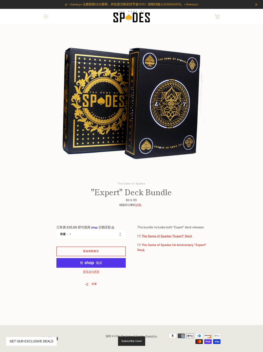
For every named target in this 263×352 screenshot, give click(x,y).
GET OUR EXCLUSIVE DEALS (31, 341)
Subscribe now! (131, 341)
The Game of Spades (132, 336)
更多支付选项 (91, 271)
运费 (138, 205)
